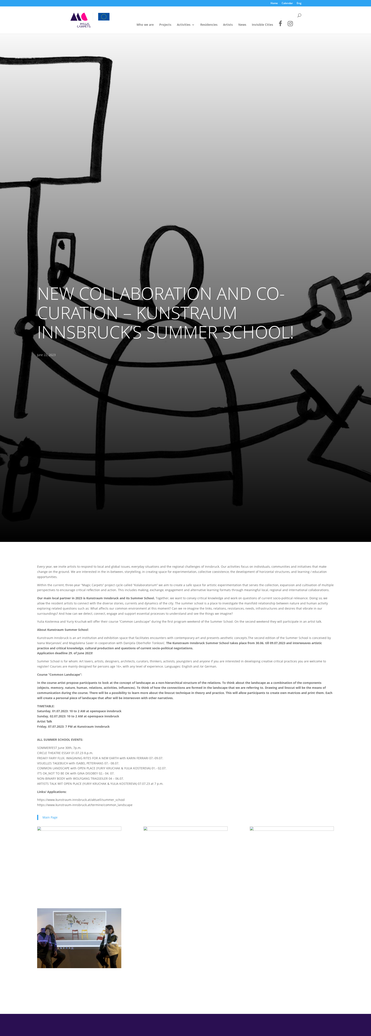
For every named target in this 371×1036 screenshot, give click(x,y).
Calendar (287, 3)
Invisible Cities (262, 25)
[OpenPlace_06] (185, 856)
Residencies (208, 25)
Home (274, 3)
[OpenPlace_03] (292, 856)
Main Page (50, 817)
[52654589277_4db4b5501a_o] (79, 856)
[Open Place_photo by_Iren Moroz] (79, 938)
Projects (165, 25)
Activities (183, 25)
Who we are (145, 25)
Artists (228, 25)
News (242, 25)
